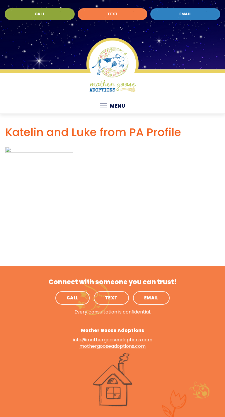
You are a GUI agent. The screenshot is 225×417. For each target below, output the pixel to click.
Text (112, 14)
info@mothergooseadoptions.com (112, 339)
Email (185, 14)
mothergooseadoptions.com (112, 346)
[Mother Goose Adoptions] (112, 66)
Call (40, 14)
